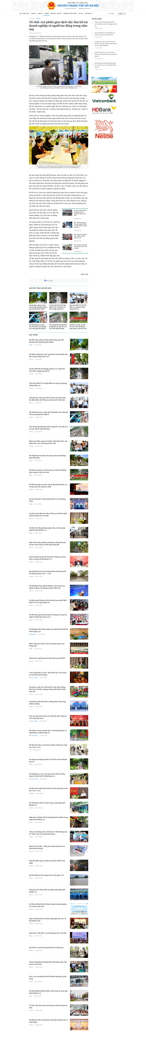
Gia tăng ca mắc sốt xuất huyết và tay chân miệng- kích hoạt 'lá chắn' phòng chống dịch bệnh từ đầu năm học (47, 689)
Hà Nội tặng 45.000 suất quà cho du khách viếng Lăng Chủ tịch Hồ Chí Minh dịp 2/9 (47, 775)
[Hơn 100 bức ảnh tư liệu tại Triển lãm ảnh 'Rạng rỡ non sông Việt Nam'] (79, 720)
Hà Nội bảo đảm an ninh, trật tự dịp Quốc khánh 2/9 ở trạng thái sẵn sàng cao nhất (48, 486)
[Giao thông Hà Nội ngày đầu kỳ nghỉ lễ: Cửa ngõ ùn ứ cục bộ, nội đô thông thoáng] (58, 317)
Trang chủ (25, 13)
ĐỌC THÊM (33, 335)
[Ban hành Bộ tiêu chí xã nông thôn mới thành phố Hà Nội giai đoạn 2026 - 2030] (79, 575)
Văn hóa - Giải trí (56, 13)
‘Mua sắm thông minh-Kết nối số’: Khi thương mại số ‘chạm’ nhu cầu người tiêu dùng (48, 833)
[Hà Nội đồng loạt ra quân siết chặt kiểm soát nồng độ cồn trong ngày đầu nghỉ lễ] (38, 317)
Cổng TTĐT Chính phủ (70, 8)
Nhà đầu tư (89, 13)
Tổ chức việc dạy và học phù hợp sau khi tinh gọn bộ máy (48, 1006)
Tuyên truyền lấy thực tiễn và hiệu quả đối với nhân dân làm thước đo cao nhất (48, 514)
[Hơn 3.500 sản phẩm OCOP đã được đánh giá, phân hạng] (79, 980)
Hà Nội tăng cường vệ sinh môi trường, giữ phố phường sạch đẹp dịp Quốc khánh (38, 307)
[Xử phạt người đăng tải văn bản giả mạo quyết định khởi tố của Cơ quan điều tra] (79, 604)
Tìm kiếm (111, 13)
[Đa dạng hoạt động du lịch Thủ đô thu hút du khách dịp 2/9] (79, 763)
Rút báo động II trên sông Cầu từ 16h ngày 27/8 (46, 875)
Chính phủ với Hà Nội (69, 13)
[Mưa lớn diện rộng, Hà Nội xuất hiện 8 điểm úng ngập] (79, 865)
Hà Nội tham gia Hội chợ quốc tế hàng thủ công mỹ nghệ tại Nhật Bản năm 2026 (48, 616)
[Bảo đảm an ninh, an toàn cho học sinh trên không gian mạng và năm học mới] (79, 317)
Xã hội (47, 13)
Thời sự (33, 13)
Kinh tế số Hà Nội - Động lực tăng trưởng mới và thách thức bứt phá (47, 847)
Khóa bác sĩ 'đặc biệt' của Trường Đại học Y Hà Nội (47, 933)
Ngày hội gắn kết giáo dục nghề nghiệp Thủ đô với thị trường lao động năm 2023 (80, 225)
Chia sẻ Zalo (50, 280)
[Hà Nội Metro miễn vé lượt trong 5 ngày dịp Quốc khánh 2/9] (79, 807)
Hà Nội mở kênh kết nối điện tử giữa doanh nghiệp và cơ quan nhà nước (47, 905)
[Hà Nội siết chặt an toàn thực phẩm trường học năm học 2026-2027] (79, 749)
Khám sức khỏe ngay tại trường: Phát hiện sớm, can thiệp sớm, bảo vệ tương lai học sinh (48, 442)
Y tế (30, 750)
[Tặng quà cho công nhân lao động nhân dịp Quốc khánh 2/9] (79, 894)
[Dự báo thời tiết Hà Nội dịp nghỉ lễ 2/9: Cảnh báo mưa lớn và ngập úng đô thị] (58, 297)
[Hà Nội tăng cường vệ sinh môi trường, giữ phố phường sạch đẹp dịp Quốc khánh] (38, 297)
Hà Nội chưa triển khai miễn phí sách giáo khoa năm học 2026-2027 (48, 789)
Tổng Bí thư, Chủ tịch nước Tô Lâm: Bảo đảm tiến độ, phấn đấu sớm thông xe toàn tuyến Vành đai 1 (47, 399)
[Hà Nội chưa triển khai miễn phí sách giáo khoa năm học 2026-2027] (79, 792)
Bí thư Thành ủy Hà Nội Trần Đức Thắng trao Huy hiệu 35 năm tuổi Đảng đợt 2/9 (47, 558)
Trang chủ (31, 18)
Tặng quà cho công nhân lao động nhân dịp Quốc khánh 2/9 (47, 891)
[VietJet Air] (104, 89)
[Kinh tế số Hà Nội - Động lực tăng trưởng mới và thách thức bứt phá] (79, 850)
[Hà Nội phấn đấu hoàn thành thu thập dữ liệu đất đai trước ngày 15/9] (79, 633)
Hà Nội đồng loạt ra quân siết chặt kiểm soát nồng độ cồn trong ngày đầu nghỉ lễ (37, 326)
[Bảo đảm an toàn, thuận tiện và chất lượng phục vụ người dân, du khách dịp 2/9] (79, 734)
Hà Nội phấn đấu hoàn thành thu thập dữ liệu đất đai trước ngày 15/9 (48, 630)
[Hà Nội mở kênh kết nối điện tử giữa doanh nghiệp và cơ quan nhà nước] (79, 908)
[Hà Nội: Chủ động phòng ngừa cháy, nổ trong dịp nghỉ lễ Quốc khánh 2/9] (79, 532)
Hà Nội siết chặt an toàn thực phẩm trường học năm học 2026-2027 (48, 746)
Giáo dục (31, 793)
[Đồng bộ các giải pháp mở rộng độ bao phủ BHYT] (79, 662)
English (121, 13)
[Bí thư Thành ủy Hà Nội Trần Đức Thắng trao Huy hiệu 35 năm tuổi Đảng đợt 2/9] (79, 561)
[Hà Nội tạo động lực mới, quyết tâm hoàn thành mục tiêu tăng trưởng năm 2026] (79, 358)
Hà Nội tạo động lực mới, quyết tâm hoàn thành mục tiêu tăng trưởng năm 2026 (48, 355)
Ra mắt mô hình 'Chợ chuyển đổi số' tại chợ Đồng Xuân (47, 500)
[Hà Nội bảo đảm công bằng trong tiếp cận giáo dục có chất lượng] (79, 1024)
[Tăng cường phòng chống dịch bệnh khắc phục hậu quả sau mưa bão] (79, 966)
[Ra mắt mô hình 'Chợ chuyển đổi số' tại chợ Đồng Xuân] (79, 503)
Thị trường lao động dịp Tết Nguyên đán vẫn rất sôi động (80, 246)
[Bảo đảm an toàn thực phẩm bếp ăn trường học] (79, 951)
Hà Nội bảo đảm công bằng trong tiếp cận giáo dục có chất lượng (48, 1021)
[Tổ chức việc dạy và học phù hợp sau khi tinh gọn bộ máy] (79, 1009)
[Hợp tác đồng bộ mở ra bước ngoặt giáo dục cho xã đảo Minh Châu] (79, 923)
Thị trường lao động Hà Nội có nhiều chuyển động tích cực (80, 236)
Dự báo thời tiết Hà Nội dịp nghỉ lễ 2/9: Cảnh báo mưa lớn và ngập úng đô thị (57, 307)
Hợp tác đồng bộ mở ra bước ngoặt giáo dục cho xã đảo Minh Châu (47, 920)
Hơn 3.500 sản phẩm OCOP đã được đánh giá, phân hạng (47, 977)
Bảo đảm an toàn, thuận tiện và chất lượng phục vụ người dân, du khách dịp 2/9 (48, 732)
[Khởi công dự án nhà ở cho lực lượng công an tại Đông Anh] (79, 648)
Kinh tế (40, 13)
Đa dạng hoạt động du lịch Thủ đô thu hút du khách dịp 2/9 (48, 760)
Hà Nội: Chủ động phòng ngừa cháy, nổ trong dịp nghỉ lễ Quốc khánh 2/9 (47, 529)
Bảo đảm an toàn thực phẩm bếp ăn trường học (46, 947)
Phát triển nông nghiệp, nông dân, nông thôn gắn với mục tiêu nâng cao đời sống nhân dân (47, 543)
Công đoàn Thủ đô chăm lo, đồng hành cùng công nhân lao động (47, 703)
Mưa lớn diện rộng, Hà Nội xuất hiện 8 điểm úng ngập (47, 862)
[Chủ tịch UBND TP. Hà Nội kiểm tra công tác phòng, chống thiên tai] (79, 297)
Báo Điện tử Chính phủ (84, 8)
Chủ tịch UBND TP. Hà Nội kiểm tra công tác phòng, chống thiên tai (78, 307)
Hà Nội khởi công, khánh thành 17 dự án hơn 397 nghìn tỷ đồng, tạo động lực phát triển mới (47, 587)
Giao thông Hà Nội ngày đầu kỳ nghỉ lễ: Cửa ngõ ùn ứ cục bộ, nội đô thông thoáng (58, 326)
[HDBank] (104, 109)
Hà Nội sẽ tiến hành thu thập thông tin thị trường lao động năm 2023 (80, 213)
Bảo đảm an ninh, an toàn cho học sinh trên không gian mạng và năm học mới (78, 326)
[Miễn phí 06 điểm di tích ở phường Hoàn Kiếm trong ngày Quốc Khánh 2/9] (79, 821)
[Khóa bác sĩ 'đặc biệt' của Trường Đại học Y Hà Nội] (79, 937)
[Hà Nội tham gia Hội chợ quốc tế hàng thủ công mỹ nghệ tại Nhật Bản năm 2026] (79, 619)
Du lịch (80, 13)
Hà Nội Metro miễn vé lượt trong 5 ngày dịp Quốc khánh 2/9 (47, 804)
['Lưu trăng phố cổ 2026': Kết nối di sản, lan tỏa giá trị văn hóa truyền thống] (79, 677)
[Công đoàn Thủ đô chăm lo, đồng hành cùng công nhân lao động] (79, 705)
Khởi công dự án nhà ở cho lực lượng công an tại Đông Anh (46, 645)
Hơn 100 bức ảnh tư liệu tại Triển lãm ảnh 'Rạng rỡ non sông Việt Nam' (48, 717)
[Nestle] (104, 129)
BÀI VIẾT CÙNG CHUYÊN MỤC (40, 288)
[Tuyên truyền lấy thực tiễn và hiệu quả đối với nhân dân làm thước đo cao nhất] (79, 517)
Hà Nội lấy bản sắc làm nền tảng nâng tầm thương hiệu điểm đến (47, 457)
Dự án (30, 996)
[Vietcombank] (104, 98)
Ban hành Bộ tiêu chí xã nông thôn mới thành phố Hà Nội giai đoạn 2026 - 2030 (47, 572)
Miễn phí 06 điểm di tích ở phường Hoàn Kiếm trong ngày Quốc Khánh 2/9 (48, 818)
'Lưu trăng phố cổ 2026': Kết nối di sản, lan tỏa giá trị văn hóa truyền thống (47, 674)
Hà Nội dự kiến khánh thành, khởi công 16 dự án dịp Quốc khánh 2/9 (48, 992)
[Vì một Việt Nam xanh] (104, 80)
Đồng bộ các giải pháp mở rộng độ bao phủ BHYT (47, 658)
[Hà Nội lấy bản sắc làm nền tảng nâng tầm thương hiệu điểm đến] (79, 460)
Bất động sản (32, 634)
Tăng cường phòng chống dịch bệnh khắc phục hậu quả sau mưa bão (48, 963)
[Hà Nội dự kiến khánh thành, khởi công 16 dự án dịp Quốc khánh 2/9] (79, 995)
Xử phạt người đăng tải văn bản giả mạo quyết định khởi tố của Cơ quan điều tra (48, 601)
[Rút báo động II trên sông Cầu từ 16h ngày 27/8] (79, 879)
